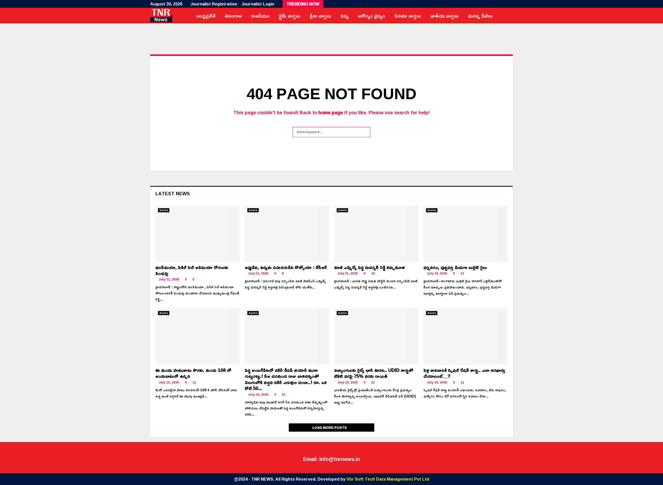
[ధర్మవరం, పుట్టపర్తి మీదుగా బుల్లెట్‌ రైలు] (465, 234)
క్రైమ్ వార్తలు (289, 15)
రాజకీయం (260, 15)
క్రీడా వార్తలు (320, 15)
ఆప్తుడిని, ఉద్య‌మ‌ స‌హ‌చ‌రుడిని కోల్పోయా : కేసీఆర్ (286, 267)
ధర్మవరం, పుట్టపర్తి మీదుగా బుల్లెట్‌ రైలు (455, 267)
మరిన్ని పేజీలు (480, 15)
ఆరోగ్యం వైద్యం (371, 15)
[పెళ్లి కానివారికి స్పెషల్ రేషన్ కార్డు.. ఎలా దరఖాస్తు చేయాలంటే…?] (465, 336)
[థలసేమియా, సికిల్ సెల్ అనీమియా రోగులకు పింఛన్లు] (197, 234)
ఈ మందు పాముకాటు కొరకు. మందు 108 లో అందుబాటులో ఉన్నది (193, 373)
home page (330, 112)
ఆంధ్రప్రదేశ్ (205, 15)
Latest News (172, 193)
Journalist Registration (214, 4)
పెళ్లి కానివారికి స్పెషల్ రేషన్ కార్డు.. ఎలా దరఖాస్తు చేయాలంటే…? (464, 373)
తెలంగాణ (233, 15)
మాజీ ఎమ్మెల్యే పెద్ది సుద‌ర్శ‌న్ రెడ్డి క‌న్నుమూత (369, 267)
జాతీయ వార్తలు (444, 15)
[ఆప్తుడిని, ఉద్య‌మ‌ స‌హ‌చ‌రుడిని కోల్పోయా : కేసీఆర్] (287, 234)
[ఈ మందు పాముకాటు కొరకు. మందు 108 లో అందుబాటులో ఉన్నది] (197, 336)
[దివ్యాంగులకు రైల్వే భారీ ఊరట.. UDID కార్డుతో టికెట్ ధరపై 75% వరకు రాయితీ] (376, 336)
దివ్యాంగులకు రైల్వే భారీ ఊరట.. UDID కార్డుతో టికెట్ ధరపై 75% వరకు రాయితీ (373, 373)
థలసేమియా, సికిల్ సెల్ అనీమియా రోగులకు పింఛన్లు (191, 270)
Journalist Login (258, 4)
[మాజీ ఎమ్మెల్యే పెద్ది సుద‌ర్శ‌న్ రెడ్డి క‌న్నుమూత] (376, 234)
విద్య (345, 15)
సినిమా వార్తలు (407, 15)
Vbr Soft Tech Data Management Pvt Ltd (388, 479)
